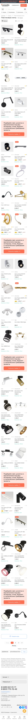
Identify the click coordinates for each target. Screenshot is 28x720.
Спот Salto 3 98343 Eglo (20, 322)
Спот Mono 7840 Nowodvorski (19, 508)
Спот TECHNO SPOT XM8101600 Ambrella (19, 580)
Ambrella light (18, 344)
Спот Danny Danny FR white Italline (20, 112)
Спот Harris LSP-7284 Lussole (20, 532)
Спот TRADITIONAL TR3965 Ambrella (19, 415)
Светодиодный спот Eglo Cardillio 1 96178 (7, 391)
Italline (2, 37)
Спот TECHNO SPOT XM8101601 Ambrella (19, 439)
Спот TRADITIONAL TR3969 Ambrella (19, 346)
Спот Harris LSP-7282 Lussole (6, 64)
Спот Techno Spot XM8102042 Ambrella (6, 580)
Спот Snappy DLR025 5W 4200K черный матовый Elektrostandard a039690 (21, 40)
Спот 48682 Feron (5, 346)
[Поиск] (6, 9)
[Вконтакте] (20, 708)
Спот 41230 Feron (5, 531)
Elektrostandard (18, 37)
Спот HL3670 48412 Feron (5, 439)
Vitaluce (3, 320)
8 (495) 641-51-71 (15, 5)
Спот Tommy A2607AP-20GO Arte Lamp (6, 229)
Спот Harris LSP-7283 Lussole (6, 508)
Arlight (16, 461)
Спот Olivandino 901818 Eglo (20, 625)
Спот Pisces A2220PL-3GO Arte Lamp (21, 298)
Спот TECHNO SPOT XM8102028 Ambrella (6, 625)
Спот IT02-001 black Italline (5, 157)
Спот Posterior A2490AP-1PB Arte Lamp (21, 205)
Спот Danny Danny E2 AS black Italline (7, 40)
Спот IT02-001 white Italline (6, 274)
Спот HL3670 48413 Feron (5, 298)
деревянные (5, 651)
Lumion (2, 110)
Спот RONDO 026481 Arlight (19, 463)
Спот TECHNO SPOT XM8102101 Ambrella (19, 556)
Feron (2, 203)
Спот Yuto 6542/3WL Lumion (19, 229)
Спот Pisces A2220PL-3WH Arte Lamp (20, 88)
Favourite (17, 178)
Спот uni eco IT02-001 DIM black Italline (20, 274)
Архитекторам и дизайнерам (11, 12)
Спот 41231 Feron (5, 205)
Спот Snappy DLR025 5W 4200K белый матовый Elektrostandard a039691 (7, 88)
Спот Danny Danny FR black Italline (6, 181)
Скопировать (4, 693)
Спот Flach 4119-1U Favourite (19, 181)
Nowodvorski (17, 388)
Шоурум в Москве (3, 12)
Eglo (15, 320)
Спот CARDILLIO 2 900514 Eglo (7, 463)
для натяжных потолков (16, 651)
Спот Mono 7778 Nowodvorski (18, 391)
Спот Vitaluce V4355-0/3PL (6, 322)
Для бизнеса (20, 12)
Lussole (2, 61)
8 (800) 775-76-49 (9, 689)
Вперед (14, 645)
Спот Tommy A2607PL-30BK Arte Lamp (20, 157)
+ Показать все (24, 651)
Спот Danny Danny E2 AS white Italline (20, 64)
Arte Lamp (17, 86)
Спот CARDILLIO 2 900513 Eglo (7, 556)
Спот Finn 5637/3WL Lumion (6, 112)
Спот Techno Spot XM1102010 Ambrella (6, 415)
